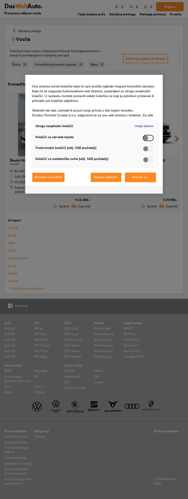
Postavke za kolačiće (48, 177)
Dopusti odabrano (106, 177)
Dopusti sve (140, 177)
